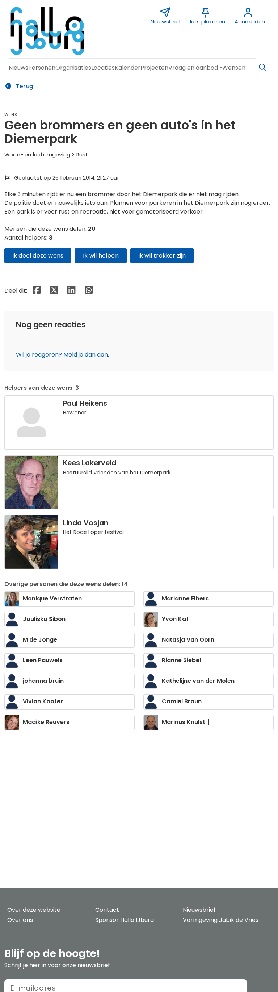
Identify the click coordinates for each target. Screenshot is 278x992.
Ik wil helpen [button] (101, 255)
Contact (107, 910)
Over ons (20, 920)
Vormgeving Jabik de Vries (220, 920)
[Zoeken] (262, 67)
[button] (18, 68)
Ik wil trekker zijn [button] (162, 255)
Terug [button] (23, 86)
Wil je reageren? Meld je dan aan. (62, 354)
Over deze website (33, 910)
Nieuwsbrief (199, 910)
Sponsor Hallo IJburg (124, 920)
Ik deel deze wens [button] (37, 255)
